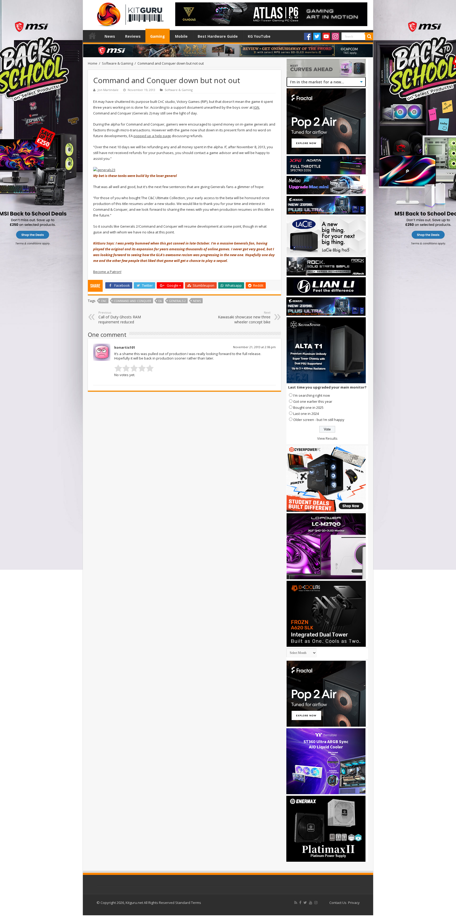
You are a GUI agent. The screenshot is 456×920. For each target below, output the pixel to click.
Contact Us (337, 902)
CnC (104, 301)
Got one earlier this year (312, 401)
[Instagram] (335, 36)
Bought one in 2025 (308, 407)
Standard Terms (188, 902)
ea (160, 301)
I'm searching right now (311, 395)
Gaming (157, 36)
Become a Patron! (107, 271)
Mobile (181, 36)
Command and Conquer (132, 301)
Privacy (354, 902)
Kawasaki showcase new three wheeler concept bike (244, 317)
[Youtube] (326, 36)
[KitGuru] (129, 12)
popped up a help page (152, 135)
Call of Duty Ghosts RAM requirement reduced (119, 317)
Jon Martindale (108, 90)
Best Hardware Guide (218, 36)
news (197, 301)
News (109, 36)
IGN (256, 107)
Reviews (133, 36)
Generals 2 (177, 301)
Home (92, 35)
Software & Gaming (117, 63)
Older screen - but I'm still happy (318, 419)
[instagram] (316, 902)
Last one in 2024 (306, 413)
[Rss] (296, 902)
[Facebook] (307, 36)
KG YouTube (259, 36)
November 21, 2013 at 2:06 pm (254, 347)
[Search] (369, 36)
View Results (327, 438)
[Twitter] (317, 36)
